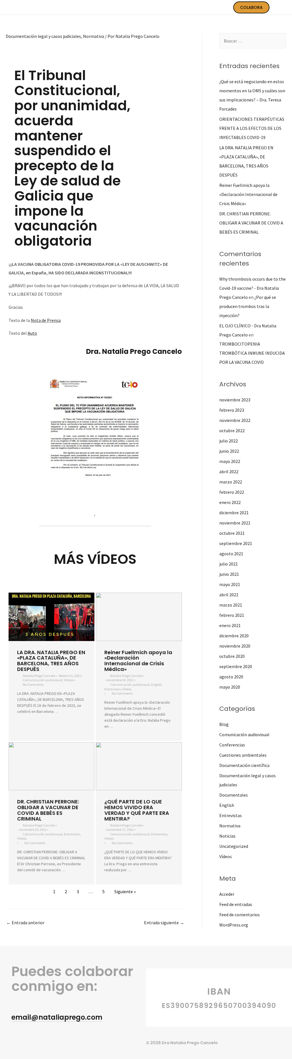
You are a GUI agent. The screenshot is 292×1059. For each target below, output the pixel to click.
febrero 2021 (231, 615)
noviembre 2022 (234, 420)
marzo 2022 (230, 482)
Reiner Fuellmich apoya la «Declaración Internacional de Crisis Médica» (138, 661)
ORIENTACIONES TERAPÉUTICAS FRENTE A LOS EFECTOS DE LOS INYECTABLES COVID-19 (251, 128)
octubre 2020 (232, 656)
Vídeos (68, 680)
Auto (32, 333)
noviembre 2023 (234, 400)
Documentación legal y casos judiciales (43, 36)
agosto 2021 (231, 553)
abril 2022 (228, 471)
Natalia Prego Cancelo (39, 676)
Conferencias (232, 745)
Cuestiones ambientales (243, 755)
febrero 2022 (231, 492)
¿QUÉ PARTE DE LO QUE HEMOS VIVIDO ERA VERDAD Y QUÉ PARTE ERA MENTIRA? (136, 810)
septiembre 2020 (235, 666)
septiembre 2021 (235, 543)
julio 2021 (228, 564)
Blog (224, 724)
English (156, 684)
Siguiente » (125, 891)
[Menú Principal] (280, 7)
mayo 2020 (229, 687)
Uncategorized (233, 846)
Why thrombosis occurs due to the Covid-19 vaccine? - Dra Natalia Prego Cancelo (252, 288)
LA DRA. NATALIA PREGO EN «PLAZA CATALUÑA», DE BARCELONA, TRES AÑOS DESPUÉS (51, 661)
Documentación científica (244, 765)
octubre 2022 (232, 430)
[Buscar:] (252, 41)
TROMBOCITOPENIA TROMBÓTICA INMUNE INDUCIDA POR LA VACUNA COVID (252, 353)
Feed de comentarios (239, 914)
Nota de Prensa (46, 320)
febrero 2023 (231, 410)
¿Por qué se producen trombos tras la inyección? (247, 306)
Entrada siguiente (164, 922)
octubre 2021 (232, 533)
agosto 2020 (231, 677)
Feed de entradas (235, 904)
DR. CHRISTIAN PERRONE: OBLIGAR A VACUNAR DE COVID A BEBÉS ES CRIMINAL (48, 810)
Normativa (93, 36)
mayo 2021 (229, 584)
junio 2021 (229, 574)
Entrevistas (112, 689)
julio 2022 (228, 441)
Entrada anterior (25, 922)
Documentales (233, 795)
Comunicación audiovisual (42, 680)
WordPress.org (233, 925)
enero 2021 (230, 625)
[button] (56, 1018)
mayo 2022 (229, 461)
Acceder (226, 894)
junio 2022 (229, 451)
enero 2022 (230, 502)
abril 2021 (228, 594)
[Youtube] (14, 1040)
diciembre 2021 (234, 512)
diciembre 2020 (234, 635)
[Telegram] (26, 1040)
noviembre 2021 (234, 523)
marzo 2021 (230, 605)
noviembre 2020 (234, 646)
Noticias (227, 836)
